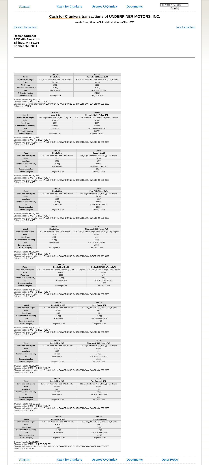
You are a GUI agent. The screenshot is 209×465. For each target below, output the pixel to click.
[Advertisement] (71, 66)
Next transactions (185, 27)
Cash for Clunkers (69, 6)
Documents (135, 6)
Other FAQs (170, 459)
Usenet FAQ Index (104, 6)
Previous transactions (25, 27)
